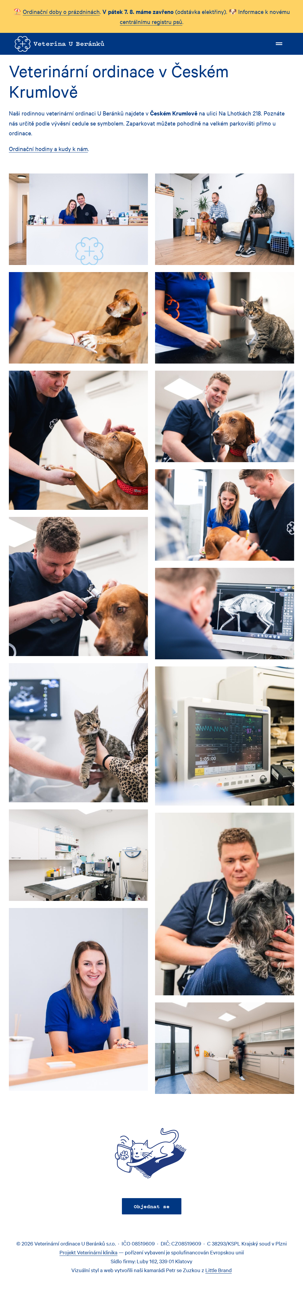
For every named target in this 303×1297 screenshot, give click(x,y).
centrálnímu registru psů (151, 21)
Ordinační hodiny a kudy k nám (48, 148)
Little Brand (218, 1270)
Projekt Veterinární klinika (88, 1252)
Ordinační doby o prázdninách (61, 11)
